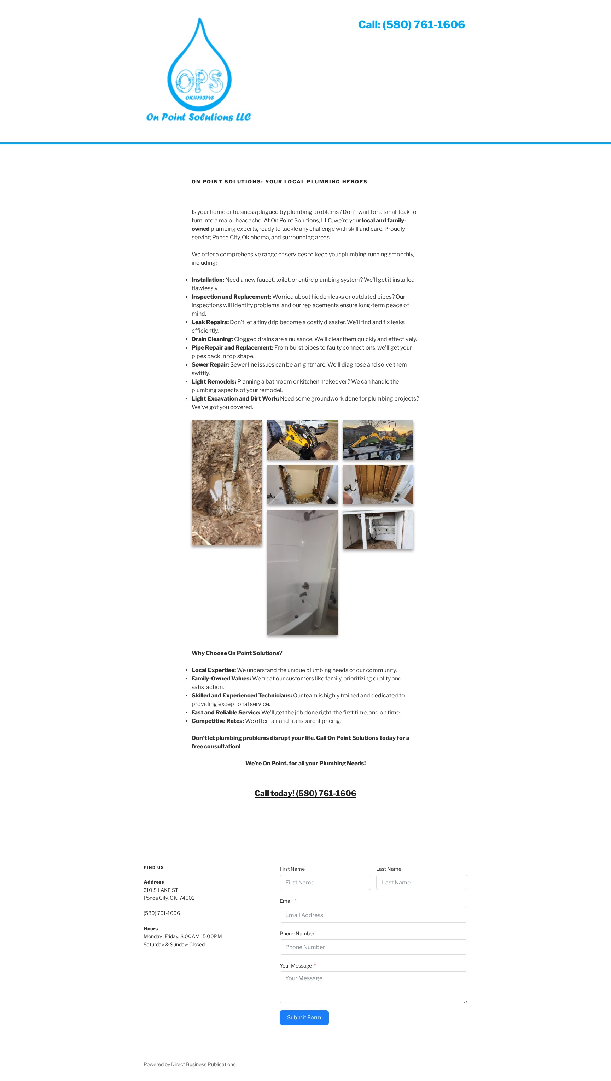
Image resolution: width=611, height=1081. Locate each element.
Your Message (296, 966)
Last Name (388, 869)
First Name (292, 869)
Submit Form (304, 1017)
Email (286, 901)
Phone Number (297, 933)
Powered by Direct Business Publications (189, 1064)
